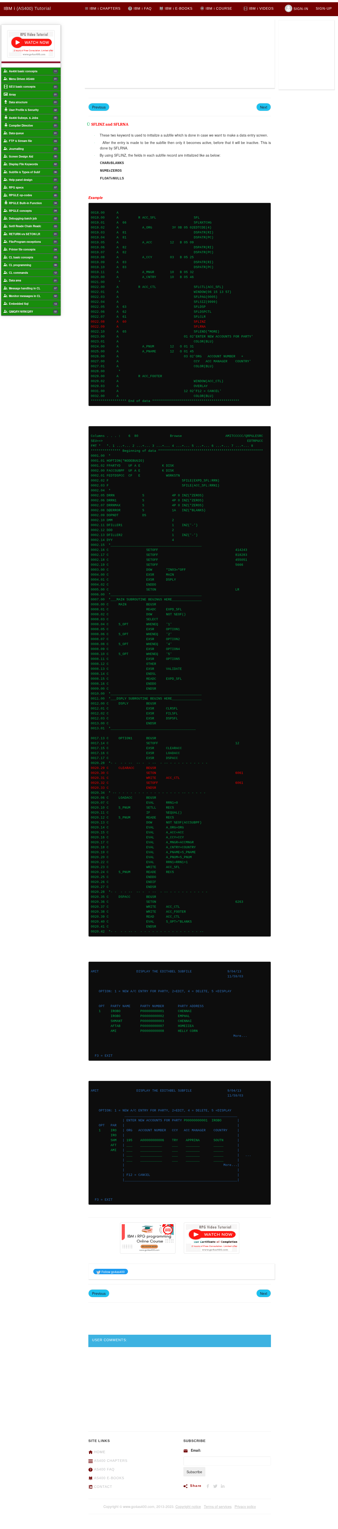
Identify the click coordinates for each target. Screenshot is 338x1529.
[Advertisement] (132, 53)
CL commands (33, 273)
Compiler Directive (33, 125)
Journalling (33, 149)
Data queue (33, 133)
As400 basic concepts (33, 71)
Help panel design (33, 180)
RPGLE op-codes (33, 195)
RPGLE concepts (33, 211)
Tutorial (27, 8)
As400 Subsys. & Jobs (33, 118)
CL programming (33, 265)
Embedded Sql (33, 304)
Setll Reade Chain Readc (33, 226)
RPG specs (33, 187)
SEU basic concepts (33, 86)
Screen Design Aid (33, 156)
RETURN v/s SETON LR (33, 234)
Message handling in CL (33, 288)
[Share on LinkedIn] (223, 1485)
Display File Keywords (33, 164)
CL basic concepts (33, 257)
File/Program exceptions (33, 242)
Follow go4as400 (113, 1272)
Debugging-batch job (33, 218)
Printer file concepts (33, 249)
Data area (33, 280)
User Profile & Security (33, 110)
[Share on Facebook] (209, 1485)
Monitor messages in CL (33, 296)
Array (33, 94)
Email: (196, 1450)
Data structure (33, 102)
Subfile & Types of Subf (33, 172)
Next (263, 107)
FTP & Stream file (33, 141)
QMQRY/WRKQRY (33, 311)
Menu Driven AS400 (33, 79)
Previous (99, 107)
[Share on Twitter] (216, 1485)
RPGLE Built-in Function (33, 203)
